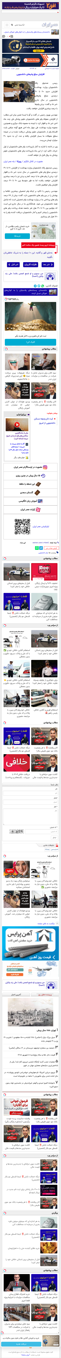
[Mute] (11, 328)
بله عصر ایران (9, 161)
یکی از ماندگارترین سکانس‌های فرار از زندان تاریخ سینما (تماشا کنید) (17, 436)
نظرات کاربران (31, 264)
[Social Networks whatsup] (42, 285)
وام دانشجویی (43, 553)
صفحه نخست (55, 69)
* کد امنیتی (53, 827)
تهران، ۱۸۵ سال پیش (46, 1030)
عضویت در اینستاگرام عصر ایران (28, 467)
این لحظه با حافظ (27, 484)
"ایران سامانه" (25, 1355)
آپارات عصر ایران (28, 509)
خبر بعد (46, 264)
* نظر (55, 806)
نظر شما (54, 785)
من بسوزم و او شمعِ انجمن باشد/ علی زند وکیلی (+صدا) (24, 275)
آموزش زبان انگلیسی (28, 501)
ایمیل (55, 798)
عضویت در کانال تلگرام (33, 161)
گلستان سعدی (26, 492)
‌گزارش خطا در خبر (51, 548)
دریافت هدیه (21, 1344)
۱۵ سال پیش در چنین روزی (28, 475)
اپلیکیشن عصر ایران (41, 526)
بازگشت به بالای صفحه (46, 923)
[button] (9, 36)
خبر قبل (14, 264)
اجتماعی (47, 69)
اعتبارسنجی (54, 849)
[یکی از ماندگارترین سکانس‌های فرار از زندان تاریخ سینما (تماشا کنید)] (17, 424)
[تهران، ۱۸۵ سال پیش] (30, 1012)
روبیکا (19, 161)
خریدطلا (17, 236)
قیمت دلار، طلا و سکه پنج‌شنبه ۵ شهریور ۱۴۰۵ (36, 1055)
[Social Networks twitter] (38, 285)
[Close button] (58, 1332)
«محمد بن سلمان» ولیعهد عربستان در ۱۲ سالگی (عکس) (31, 1048)
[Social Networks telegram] (35, 285)
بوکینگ (47, 849)
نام (56, 789)
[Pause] (7, 328)
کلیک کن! (30, 342)
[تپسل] (6, 299)
